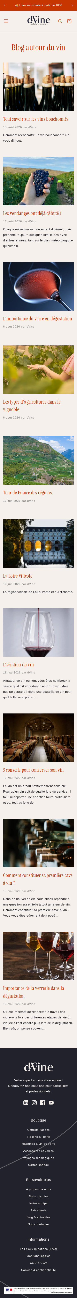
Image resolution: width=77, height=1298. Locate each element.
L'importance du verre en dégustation (37, 318)
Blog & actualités (38, 1217)
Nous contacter (38, 1224)
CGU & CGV (38, 1262)
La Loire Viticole (17, 575)
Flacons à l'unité (38, 1136)
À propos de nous (38, 1189)
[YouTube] (51, 1103)
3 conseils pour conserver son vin (33, 770)
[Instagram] (34, 1103)
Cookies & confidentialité (38, 1270)
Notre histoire (38, 1196)
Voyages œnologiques (38, 1157)
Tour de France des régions (27, 492)
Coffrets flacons (38, 1129)
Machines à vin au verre (39, 1143)
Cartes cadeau (38, 1164)
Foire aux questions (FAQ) (38, 1248)
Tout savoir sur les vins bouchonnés (36, 119)
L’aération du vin (18, 664)
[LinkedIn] (25, 1103)
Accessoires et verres (38, 1150)
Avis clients (38, 1210)
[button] (6, 21)
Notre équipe (38, 1203)
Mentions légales (38, 1255)
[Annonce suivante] (72, 5)
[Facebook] (42, 1103)
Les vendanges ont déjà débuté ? (32, 213)
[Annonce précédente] (4, 5)
